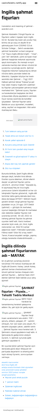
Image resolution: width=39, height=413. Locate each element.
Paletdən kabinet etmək (15, 391)
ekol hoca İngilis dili (9, 365)
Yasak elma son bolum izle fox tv (19, 136)
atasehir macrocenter (10, 362)
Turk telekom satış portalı (16, 131)
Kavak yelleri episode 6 (15, 140)
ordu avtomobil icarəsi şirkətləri (14, 370)
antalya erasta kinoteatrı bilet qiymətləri (17, 367)
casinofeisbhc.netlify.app (14, 3)
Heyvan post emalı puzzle (16, 377)
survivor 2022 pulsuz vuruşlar (13, 372)
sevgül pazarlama (8, 375)
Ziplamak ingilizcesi (13, 386)
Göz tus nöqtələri (12, 168)
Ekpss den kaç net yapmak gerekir (20, 164)
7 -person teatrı (12, 382)
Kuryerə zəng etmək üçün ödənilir (19, 145)
